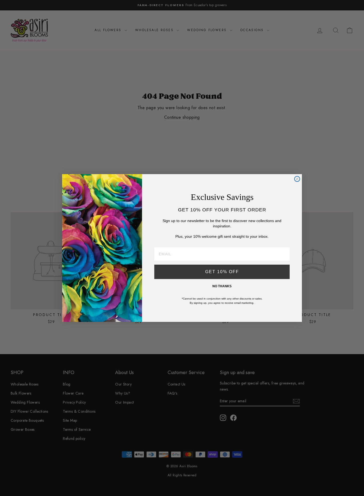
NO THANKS (222, 286)
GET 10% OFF (222, 271)
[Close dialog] (297, 179)
